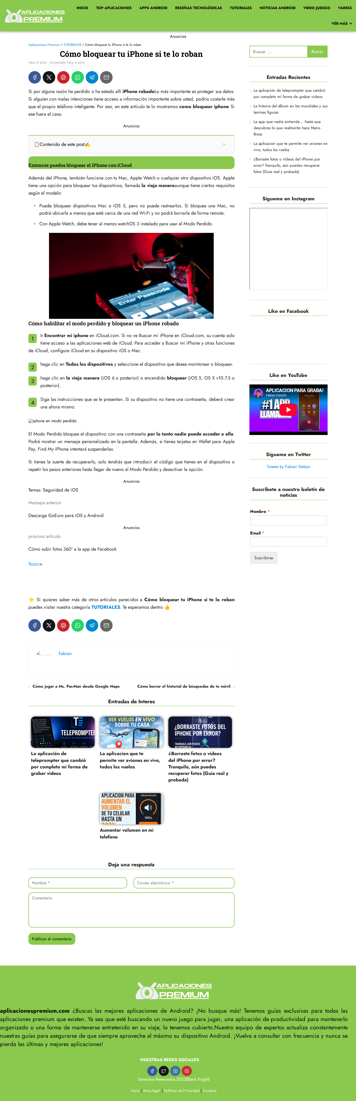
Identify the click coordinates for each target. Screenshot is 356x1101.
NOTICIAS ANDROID (278, 7)
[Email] (106, 77)
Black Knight (198, 1079)
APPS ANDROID (153, 7)
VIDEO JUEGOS (316, 7)
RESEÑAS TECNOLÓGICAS (198, 7)
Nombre (260, 511)
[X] (49, 77)
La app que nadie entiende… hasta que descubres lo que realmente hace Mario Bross (287, 128)
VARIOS (345, 7)
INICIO (82, 7)
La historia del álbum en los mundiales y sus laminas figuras (291, 109)
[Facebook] (34, 77)
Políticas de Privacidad (182, 1090)
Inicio (135, 1090)
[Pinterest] (63, 77)
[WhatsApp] (77, 77)
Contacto (210, 1090)
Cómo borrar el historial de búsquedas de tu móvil (183, 686)
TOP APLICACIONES (114, 7)
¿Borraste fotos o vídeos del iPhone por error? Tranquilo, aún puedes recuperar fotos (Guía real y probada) (287, 165)
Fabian (65, 653)
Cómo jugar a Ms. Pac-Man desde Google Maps (76, 686)
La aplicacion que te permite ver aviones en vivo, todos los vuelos (291, 147)
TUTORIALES (241, 7)
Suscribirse (263, 558)
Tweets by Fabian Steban (288, 467)
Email (257, 533)
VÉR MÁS (340, 23)
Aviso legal (151, 1090)
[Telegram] (92, 77)
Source (35, 564)
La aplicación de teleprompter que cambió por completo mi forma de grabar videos (289, 93)
